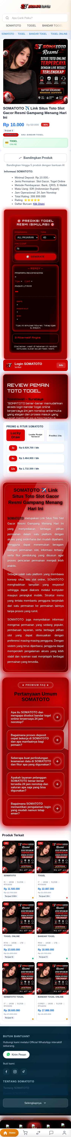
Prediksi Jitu (55, 436)
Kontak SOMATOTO (15, 1093)
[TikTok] (23, 1072)
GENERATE (35, 257)
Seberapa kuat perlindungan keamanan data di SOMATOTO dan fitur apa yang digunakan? (31, 761)
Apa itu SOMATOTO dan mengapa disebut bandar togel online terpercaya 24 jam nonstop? (31, 717)
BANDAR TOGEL (52, 25)
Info (61, 365)
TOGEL (31, 25)
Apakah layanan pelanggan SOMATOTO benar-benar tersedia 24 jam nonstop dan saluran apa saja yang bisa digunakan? (29, 784)
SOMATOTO (13, 25)
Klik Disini (38, 204)
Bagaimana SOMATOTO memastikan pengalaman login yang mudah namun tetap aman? (31, 808)
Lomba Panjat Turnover (35, 436)
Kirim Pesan (19, 1055)
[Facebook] (6, 1072)
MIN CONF (21, 244)
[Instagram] (15, 1072)
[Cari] (7, 17)
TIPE (43, 232)
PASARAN (21, 232)
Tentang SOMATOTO (16, 1088)
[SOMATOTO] (35, 6)
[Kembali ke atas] (64, 1111)
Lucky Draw (16, 435)
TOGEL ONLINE (59, 34)
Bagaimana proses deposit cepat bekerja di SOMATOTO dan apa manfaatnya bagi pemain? (30, 740)
